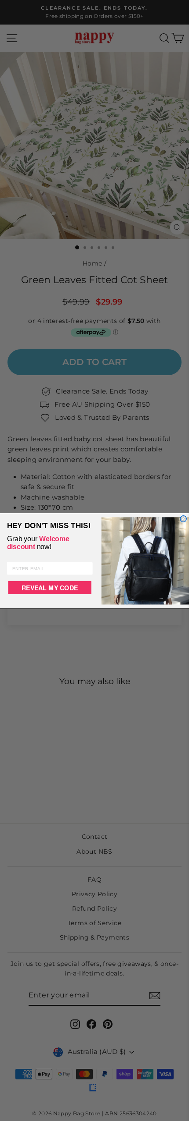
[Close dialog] (183, 518)
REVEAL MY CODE (50, 587)
